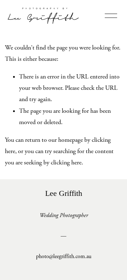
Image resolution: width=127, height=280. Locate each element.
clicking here (66, 163)
